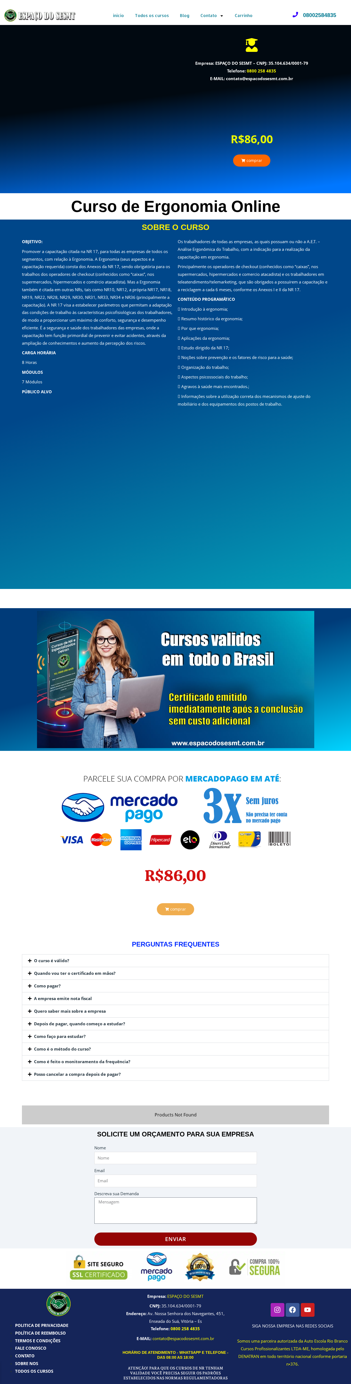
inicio (118, 15)
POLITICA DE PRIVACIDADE (41, 1325)
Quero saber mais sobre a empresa (70, 1011)
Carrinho (244, 15)
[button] (251, 161)
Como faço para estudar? (60, 1036)
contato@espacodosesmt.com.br (183, 1338)
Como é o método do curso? (62, 1049)
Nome (100, 1147)
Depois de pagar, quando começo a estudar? (79, 1023)
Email (99, 1170)
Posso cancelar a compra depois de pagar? (77, 1074)
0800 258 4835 (261, 71)
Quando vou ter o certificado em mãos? (74, 973)
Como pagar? (47, 986)
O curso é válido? (51, 960)
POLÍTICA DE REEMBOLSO (40, 1333)
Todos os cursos (152, 15)
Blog (184, 15)
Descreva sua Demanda (116, 1193)
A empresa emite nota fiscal (63, 998)
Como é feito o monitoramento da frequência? (82, 1061)
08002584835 (319, 15)
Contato (208, 15)
